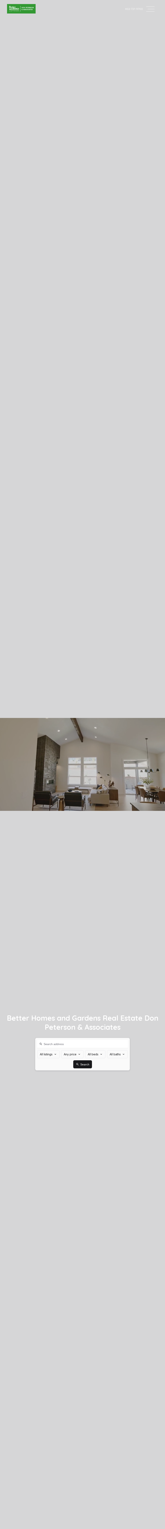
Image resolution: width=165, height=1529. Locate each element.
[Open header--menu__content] (150, 8)
